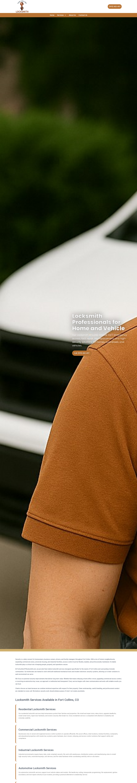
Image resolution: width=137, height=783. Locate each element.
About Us (72, 15)
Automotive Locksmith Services (37, 768)
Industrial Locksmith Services (36, 750)
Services (60, 15)
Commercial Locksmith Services (38, 729)
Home (52, 15)
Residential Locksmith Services (37, 709)
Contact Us (83, 15)
